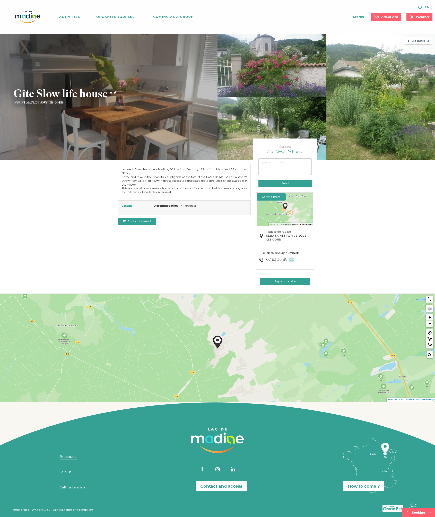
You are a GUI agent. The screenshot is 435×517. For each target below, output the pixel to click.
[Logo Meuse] (413, 507)
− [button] (430, 323)
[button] (427, 7)
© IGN (401, 399)
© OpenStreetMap (413, 399)
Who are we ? (41, 509)
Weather (423, 17)
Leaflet (390, 399)
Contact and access (221, 486)
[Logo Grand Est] (392, 508)
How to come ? (364, 486)
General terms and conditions (73, 509)
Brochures (68, 457)
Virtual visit (389, 17)
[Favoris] (420, 7)
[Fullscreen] (430, 299)
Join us (66, 472)
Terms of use (20, 509)
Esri (395, 399)
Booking (418, 512)
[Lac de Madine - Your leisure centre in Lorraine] (27, 17)
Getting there (271, 197)
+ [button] (430, 317)
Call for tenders (72, 487)
